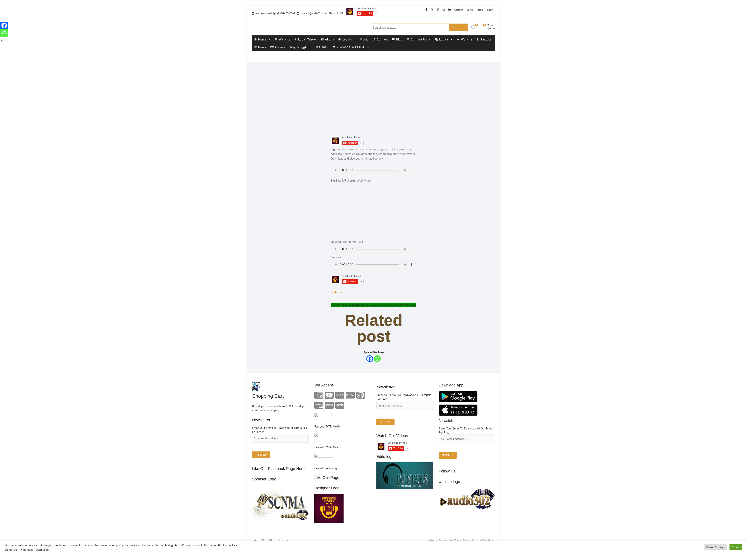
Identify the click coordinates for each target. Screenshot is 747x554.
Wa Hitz (284, 39)
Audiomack (338, 292)
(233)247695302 (285, 13)
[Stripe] (329, 404)
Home (262, 39)
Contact (382, 39)
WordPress (488, 540)
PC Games (278, 47)
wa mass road (263, 13)
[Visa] (339, 394)
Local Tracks (307, 39)
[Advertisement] (373, 91)
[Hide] (1, 40)
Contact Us (419, 39)
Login (490, 9)
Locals (347, 39)
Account (458, 9)
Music (364, 39)
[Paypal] (350, 394)
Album (329, 39)
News (262, 47)
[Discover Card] (318, 404)
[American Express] (318, 394)
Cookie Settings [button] (715, 547)
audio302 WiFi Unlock (353, 47)
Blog (399, 39)
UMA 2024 (321, 47)
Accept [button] (736, 547)
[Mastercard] (329, 394)
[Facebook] (369, 358)
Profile (480, 9)
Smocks (486, 39)
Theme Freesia (462, 540)
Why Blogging (299, 47)
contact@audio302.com (313, 13)
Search (458, 27)
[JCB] (339, 404)
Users (469, 9)
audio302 (337, 13)
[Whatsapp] (377, 358)
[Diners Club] (360, 394)
